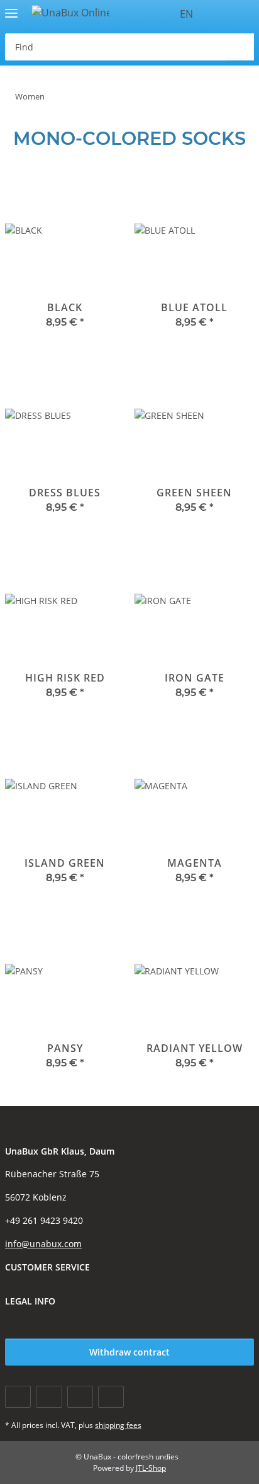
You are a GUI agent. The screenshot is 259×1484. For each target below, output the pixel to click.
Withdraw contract (129, 1352)
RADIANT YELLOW (194, 1048)
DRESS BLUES (65, 492)
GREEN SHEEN (194, 492)
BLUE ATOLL (194, 307)
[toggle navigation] (11, 8)
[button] (221, 13)
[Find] (240, 46)
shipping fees (118, 1425)
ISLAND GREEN (65, 863)
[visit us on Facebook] (18, 1397)
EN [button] (186, 14)
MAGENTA (194, 863)
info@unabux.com (43, 1244)
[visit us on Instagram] (111, 1397)
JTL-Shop (151, 1468)
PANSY (65, 1048)
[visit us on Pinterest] (80, 1397)
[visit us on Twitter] (49, 1397)
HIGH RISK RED (65, 678)
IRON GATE (194, 678)
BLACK (64, 307)
